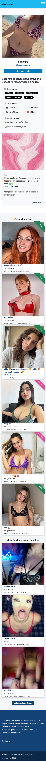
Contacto (6, 741)
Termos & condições (29, 754)
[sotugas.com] (7, 4)
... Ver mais (13, 186)
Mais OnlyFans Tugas (23, 703)
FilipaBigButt (9, 638)
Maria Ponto (9, 586)
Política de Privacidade (8, 754)
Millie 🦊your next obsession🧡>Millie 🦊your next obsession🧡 (22, 370)
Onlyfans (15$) (23, 71)
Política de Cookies (19, 754)
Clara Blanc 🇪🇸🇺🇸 (11, 476)
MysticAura (9, 690)
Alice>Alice (8, 317)
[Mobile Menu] (42, 4)
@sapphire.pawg (23, 65)
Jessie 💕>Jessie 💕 (13, 265)
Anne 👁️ (7, 424)
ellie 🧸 (7, 528)
